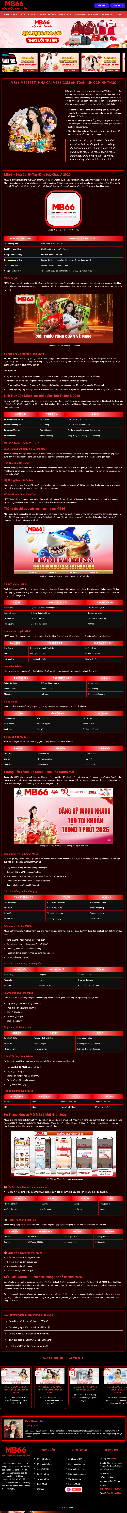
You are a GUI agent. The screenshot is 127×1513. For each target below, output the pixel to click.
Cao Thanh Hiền (34, 1421)
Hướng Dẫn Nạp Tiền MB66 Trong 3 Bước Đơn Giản (84, 1388)
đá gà (62, 15)
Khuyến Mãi (107, 15)
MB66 (6, 15)
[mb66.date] (14, 5)
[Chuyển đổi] (6, 1321)
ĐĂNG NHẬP (118, 5)
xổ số (69, 15)
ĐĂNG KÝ (101, 5)
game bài (41, 15)
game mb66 (80, 15)
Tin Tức (119, 15)
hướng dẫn (92, 15)
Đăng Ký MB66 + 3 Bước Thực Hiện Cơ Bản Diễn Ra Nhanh (16, 1390)
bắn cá (31, 15)
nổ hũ (23, 15)
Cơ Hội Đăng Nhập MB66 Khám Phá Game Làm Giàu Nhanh (50, 1390)
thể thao (52, 15)
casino (14, 15)
